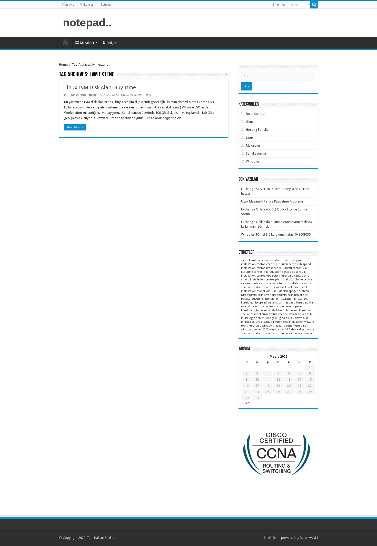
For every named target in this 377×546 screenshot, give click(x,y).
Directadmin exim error (256, 295)
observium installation (269, 310)
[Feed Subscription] (226, 75)
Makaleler (86, 4)
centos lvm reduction (267, 272)
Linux (124, 95)
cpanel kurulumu (267, 291)
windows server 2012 (255, 329)
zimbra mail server (300, 333)
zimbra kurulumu (277, 333)
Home (63, 64)
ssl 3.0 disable (261, 321)
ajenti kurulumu (251, 260)
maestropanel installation (267, 306)
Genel (116, 95)
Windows (253, 161)
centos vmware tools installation (280, 283)
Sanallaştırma (256, 153)
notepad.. (87, 22)
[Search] (314, 4)
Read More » (75, 127)
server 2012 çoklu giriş (270, 318)
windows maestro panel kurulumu (284, 325)
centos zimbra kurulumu (282, 287)
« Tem (246, 403)
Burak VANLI (309, 538)
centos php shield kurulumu (284, 279)
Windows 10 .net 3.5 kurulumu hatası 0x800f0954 (276, 234)
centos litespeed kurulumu (274, 268)
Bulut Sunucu (101, 95)
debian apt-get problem (294, 291)
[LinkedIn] (283, 5)
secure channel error (254, 314)
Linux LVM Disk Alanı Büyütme (100, 87)
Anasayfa (68, 4)
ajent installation (273, 260)
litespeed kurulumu (296, 302)
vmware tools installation (287, 321)
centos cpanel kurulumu (272, 264)
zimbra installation (253, 333)
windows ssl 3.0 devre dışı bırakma (291, 329)
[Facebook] (273, 5)
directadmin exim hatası (286, 295)
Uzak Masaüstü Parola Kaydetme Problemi (272, 201)
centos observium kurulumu (274, 275)
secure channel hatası (283, 314)
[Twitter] (278, 5)
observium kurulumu (298, 310)
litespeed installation (268, 302)
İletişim (106, 4)
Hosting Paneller (258, 130)
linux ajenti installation (278, 298)
